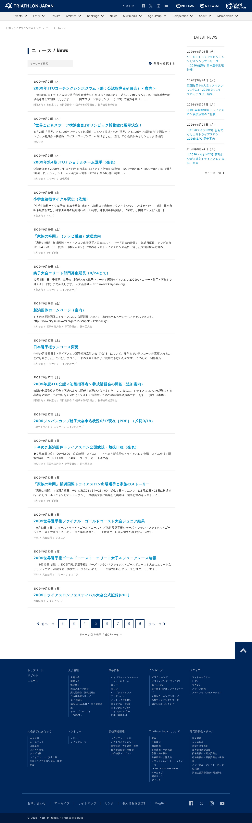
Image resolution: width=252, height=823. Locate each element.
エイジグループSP (120, 707)
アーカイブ (157, 772)
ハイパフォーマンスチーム (124, 677)
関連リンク (157, 776)
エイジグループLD (120, 711)
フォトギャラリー (201, 677)
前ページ (47, 624)
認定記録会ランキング (163, 704)
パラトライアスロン (121, 700)
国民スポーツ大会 (79, 688)
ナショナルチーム (120, 681)
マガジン (196, 684)
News (113, 16)
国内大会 (75, 681)
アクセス (156, 780)
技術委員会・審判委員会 (204, 753)
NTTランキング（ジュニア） (166, 681)
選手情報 (114, 670)
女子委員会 (198, 742)
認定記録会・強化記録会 (82, 692)
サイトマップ (87, 803)
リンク (109, 803)
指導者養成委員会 (201, 749)
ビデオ (195, 681)
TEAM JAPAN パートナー (165, 768)
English (130, 5)
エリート (115, 684)
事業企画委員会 (200, 746)
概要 (154, 738)
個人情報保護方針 (134, 803)
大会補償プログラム (121, 753)
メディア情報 (199, 688)
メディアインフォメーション (207, 692)
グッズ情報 (35, 753)
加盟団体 (156, 746)
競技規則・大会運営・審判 (124, 746)
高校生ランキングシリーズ (165, 700)
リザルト (33, 675)
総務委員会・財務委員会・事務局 (208, 759)
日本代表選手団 (119, 715)
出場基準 (34, 746)
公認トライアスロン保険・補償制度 (46, 763)
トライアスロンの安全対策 (43, 757)
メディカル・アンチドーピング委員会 (208, 766)
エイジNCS (76, 700)
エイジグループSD (120, 704)
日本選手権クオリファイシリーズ (167, 690)
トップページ (36, 670)
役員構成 (156, 742)
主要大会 (75, 677)
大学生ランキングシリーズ (165, 696)
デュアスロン (118, 696)
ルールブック (37, 742)
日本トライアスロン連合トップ (23, 28)
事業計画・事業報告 (162, 749)
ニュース (33, 680)
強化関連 (196, 738)
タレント (115, 688)
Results (55, 16)
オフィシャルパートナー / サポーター (167, 763)
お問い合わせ (37, 803)
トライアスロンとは (121, 738)
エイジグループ (78, 742)
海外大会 (75, 684)
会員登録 (34, 738)
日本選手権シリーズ (80, 696)
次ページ (154, 624)
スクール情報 (37, 749)
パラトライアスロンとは (123, 742)
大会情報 (73, 670)
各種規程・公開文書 (162, 757)
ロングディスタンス (121, 692)
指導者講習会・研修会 (122, 749)
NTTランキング (160, 677)
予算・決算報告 (160, 753)
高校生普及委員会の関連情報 (207, 772)
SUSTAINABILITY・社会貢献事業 (86, 706)
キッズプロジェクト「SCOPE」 (80, 713)
